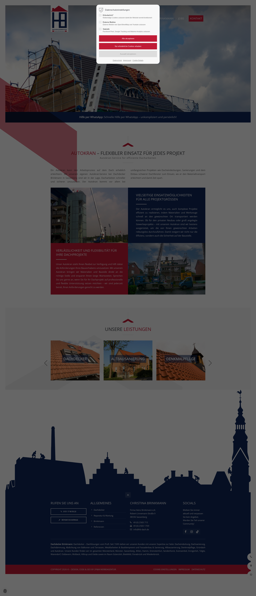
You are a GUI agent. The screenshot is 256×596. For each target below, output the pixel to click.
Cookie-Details (138, 60)
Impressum (127, 60)
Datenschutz (117, 60)
